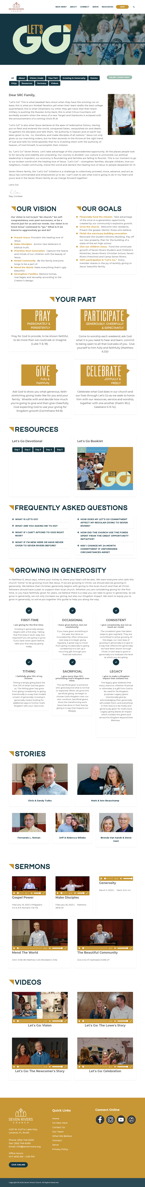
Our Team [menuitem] (58, 1131)
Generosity (107, 883)
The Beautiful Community (97, 952)
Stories (94, 78)
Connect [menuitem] (84, 7)
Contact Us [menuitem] (58, 1127)
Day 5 (60, 449)
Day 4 (49, 449)
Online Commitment (119, 77)
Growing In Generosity (74, 78)
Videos (54, 83)
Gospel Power (23, 897)
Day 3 (38, 449)
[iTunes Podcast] (131, 1119)
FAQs (14, 83)
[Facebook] (100, 1119)
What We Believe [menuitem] (62, 1136)
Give (122, 7)
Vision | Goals (36, 78)
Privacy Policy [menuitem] (60, 1149)
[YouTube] (121, 1119)
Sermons (41, 83)
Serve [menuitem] (95, 7)
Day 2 (27, 449)
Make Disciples (67, 897)
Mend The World (25, 952)
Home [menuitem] (55, 1118)
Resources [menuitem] (107, 7)
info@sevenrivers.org (28, 1146)
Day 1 (17, 449)
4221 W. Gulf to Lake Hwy (23, 1129)
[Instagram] (110, 1119)
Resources (27, 83)
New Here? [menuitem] (61, 7)
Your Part (53, 78)
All (12, 78)
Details (105, 783)
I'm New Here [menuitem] (60, 1123)
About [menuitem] (73, 7)
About (22, 78)
